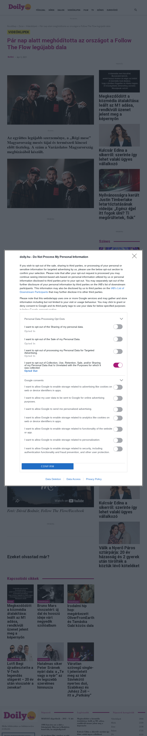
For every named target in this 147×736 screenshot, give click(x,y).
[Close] (135, 257)
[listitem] (73, 319)
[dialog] (73, 368)
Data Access (73, 479)
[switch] (118, 326)
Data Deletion (53, 479)
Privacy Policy (94, 479)
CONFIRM (47, 466)
